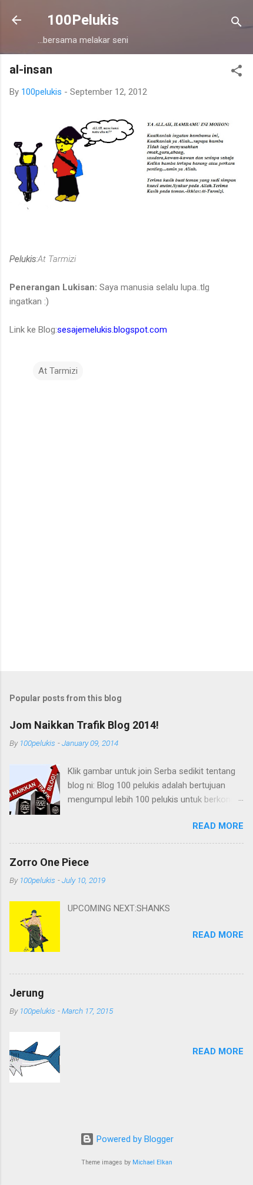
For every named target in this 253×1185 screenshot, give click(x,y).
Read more (218, 826)
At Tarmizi (58, 371)
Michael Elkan (152, 1162)
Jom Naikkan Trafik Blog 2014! (84, 725)
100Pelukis (83, 20)
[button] (236, 73)
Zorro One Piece (49, 862)
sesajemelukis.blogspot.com (112, 329)
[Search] (236, 24)
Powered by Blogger (134, 1139)
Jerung (26, 993)
